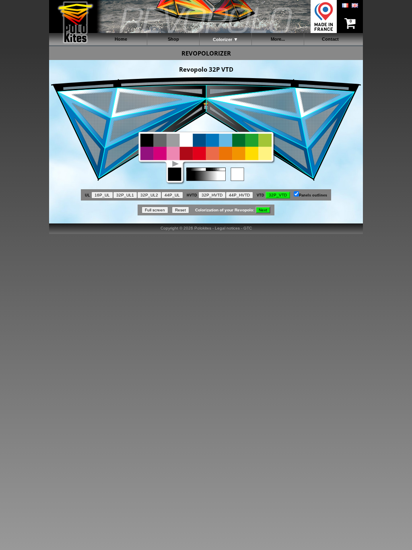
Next (263, 210)
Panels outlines (313, 195)
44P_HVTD (239, 195)
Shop (173, 39)
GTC (247, 228)
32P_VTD (278, 195)
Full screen (155, 210)
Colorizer (222, 39)
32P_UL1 (125, 195)
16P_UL (102, 195)
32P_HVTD (212, 195)
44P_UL (172, 195)
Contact (330, 39)
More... (278, 39)
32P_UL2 (149, 195)
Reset (180, 210)
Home (121, 39)
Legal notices (227, 228)
